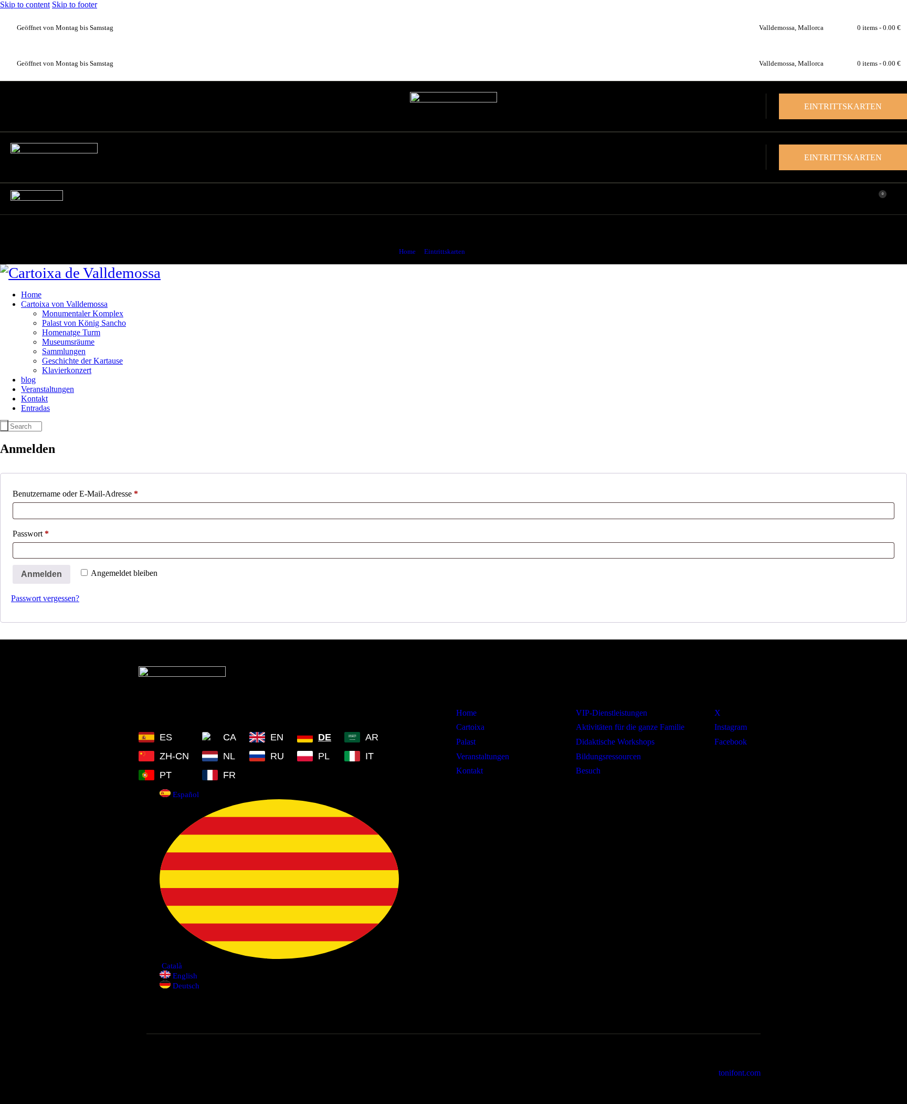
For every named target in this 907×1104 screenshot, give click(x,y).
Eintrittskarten (444, 251)
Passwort (50, 531)
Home (407, 251)
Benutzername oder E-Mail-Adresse (95, 492)
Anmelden (41, 574)
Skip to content (25, 4)
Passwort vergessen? (45, 598)
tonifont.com (740, 1072)
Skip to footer (74, 4)
